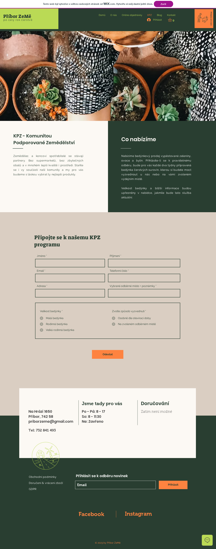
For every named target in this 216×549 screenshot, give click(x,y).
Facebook (91, 514)
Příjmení (115, 256)
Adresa (41, 286)
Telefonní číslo (118, 271)
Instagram (138, 514)
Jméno (41, 256)
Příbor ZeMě (17, 16)
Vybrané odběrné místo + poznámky (132, 286)
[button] (172, 20)
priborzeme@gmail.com (51, 421)
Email (40, 271)
